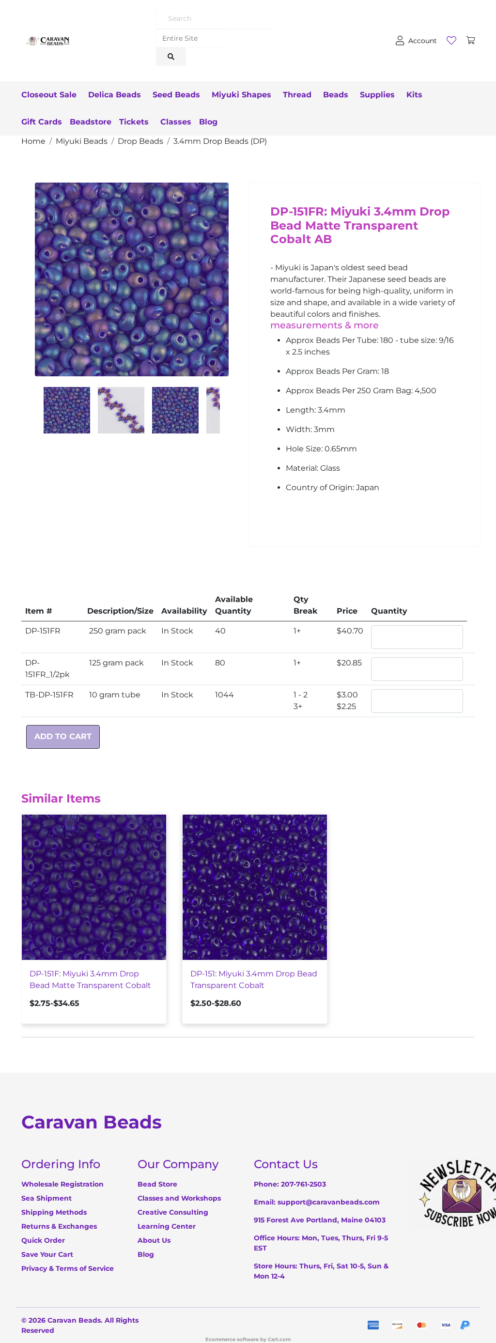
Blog (208, 121)
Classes (175, 121)
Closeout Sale (49, 94)
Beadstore (90, 121)
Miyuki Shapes (241, 94)
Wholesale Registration (62, 1184)
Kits (414, 94)
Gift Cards (41, 121)
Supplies (377, 94)
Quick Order (43, 1240)
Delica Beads (114, 94)
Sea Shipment (46, 1198)
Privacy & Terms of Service (67, 1268)
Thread (297, 94)
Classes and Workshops (179, 1198)
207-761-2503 (303, 1184)
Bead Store (157, 1184)
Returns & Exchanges (59, 1226)
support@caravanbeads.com (329, 1202)
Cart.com (279, 1339)
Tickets (134, 121)
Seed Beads (176, 94)
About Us (154, 1240)
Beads (335, 94)
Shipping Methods (54, 1212)
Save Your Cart (47, 1254)
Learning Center (167, 1226)
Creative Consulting (173, 1212)
